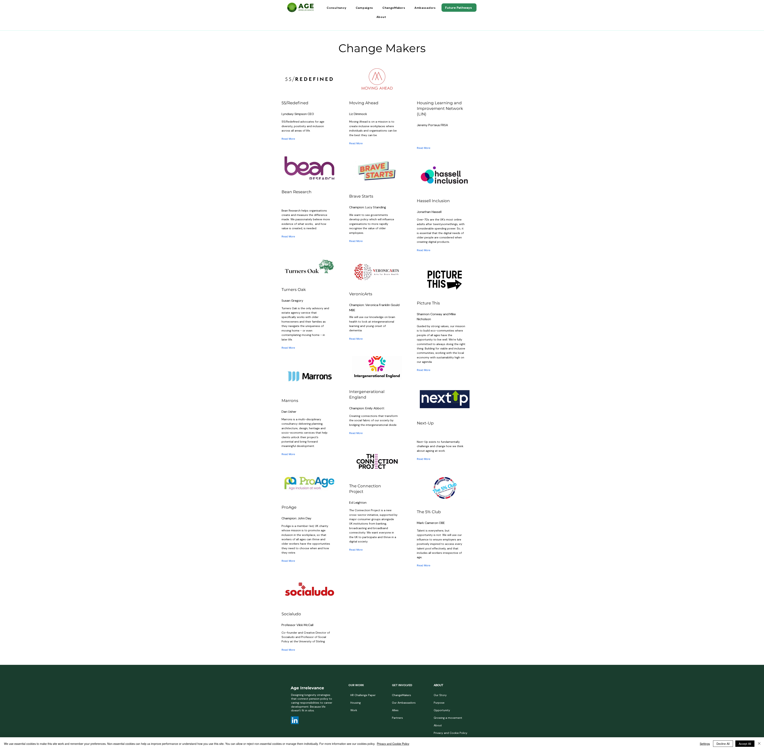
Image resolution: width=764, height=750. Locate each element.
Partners (397, 718)
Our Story (440, 695)
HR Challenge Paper (363, 695)
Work (353, 710)
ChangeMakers (401, 695)
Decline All (723, 744)
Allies (395, 710)
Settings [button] (705, 744)
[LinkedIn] (295, 720)
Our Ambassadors (404, 702)
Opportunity (442, 710)
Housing (355, 702)
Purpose (439, 702)
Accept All (745, 744)
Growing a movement (448, 718)
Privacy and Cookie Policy (448, 733)
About (438, 725)
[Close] (759, 743)
